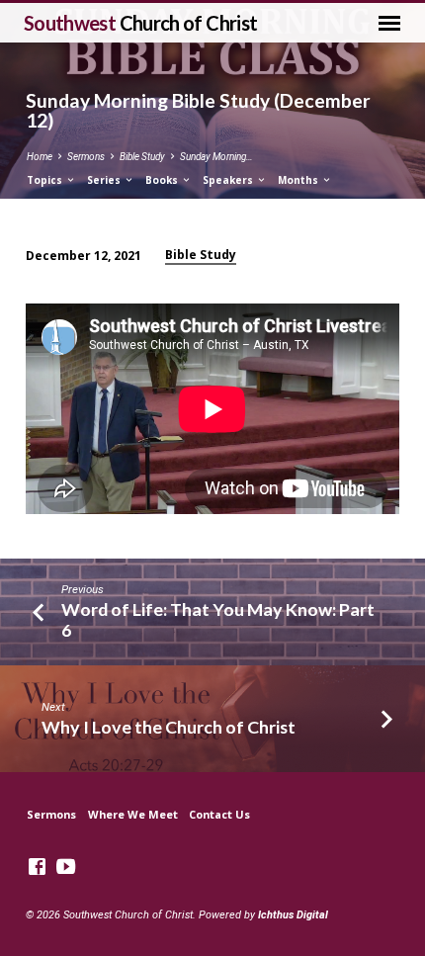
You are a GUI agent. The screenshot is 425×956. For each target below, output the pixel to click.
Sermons (86, 156)
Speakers (229, 180)
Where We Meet (133, 814)
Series (105, 180)
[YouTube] (65, 867)
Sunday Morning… (216, 156)
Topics (46, 180)
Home (39, 156)
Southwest (141, 23)
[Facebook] (37, 867)
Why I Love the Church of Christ (169, 727)
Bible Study (142, 156)
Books (163, 180)
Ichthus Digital (293, 915)
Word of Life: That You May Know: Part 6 (218, 619)
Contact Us (219, 814)
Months (299, 180)
